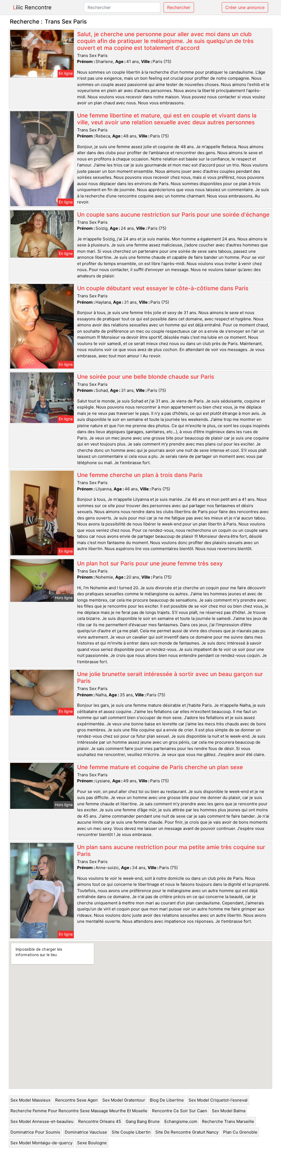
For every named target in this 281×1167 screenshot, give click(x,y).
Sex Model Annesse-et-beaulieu (42, 1121)
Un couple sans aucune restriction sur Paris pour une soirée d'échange (173, 214)
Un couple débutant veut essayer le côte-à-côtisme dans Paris (162, 288)
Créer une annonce (245, 7)
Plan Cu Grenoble (240, 1132)
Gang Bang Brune (143, 1121)
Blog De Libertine (167, 1100)
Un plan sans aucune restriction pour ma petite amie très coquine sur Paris (171, 850)
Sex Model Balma (228, 1110)
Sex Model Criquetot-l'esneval (218, 1100)
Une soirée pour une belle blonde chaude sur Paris (145, 376)
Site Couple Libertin (131, 1132)
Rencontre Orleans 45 (99, 1121)
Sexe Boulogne (92, 1142)
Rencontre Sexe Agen (76, 1100)
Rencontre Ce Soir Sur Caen (179, 1110)
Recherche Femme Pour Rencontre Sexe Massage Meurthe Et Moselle (78, 1110)
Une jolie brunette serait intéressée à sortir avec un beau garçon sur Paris (170, 677)
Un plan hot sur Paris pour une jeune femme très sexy (150, 563)
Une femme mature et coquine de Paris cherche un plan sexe (160, 767)
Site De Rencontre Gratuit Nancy (186, 1132)
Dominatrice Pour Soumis (35, 1132)
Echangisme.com (180, 1121)
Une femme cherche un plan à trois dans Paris (140, 475)
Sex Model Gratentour (123, 1100)
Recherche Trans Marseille (228, 1121)
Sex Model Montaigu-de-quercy (41, 1142)
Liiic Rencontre (32, 7)
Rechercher (178, 7)
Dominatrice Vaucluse (86, 1132)
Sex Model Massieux (30, 1100)
